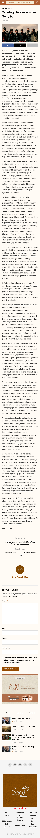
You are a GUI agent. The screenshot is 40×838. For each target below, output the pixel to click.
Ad (3, 628)
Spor (33, 818)
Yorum (5, 601)
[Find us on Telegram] (20, 764)
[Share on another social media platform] (32, 45)
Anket (7, 815)
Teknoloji (32, 824)
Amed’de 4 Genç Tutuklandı (22, 718)
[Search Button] (37, 2)
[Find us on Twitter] (10, 765)
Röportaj (33, 815)
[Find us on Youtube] (15, 764)
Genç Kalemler (20, 816)
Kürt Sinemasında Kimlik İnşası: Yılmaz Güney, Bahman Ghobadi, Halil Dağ (24, 737)
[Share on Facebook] (8, 45)
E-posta (5, 638)
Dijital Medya (7, 821)
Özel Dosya (33, 813)
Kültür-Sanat (20, 826)
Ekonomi (7, 827)
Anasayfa (5, 8)
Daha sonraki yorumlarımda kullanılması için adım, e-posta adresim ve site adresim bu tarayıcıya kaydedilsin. (20, 660)
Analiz (11, 8)
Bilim (7, 818)
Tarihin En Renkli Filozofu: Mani (23, 727)
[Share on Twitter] (20, 45)
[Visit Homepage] (20, 2)
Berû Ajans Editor (20, 577)
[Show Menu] (3, 2)
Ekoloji (7, 824)
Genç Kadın (20, 813)
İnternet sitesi (7, 648)
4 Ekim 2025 (5, 21)
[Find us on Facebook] (25, 764)
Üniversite (33, 827)
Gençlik (20, 820)
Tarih (33, 821)
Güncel (20, 823)
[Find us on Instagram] (30, 764)
